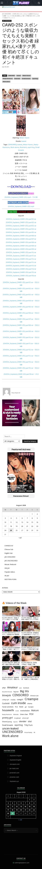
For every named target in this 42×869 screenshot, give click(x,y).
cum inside (18, 703)
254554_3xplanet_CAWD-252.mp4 (21, 206)
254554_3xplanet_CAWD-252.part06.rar (21, 236)
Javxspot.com (15, 764)
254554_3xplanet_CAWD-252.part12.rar (21, 259)
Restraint (17, 78)
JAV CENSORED (6, 14)
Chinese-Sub (9, 549)
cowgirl (20, 699)
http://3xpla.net (15, 393)
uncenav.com (14, 777)
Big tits (24, 691)
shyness (15, 722)
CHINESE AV (9, 546)
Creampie (31, 699)
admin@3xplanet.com (22, 863)
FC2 (16, 707)
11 (11, 522)
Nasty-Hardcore (7, 78)
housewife (8, 710)
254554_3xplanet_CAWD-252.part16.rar (21, 276)
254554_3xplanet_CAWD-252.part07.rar (21, 239)
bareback (26, 688)
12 (16, 522)
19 (16, 526)
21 (27, 526)
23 (37, 526)
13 (22, 522)
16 (37, 522)
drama (29, 703)
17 (5, 526)
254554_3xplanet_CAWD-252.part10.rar (21, 252)
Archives (5, 588)
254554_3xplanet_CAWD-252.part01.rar (21, 219)
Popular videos (10, 572)
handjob (30, 707)
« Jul (20, 538)
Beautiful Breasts (7, 692)
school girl (25, 718)
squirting (35, 78)
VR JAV (7, 576)
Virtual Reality (28, 732)
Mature (35, 710)
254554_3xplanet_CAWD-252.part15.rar (21, 272)
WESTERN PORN (10, 579)
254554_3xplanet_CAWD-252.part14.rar (21, 269)
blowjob (6, 695)
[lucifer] (6, 391)
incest (17, 710)
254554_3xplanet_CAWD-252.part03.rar (21, 226)
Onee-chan (24, 714)
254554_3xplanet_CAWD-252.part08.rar (21, 242)
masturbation (25, 711)
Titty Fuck (28, 725)
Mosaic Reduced (10, 564)
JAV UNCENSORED (11, 561)
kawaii (19, 75)
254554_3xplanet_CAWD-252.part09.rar (21, 246)
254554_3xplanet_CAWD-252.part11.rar (21, 256)
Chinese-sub (34, 696)
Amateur (12, 687)
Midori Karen (26, 75)
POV (31, 714)
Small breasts (26, 78)
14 (27, 522)
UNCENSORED (12, 732)
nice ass (16, 714)
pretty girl (7, 718)
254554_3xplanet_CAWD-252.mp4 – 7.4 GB (21, 197)
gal (26, 707)
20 (22, 526)
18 (11, 526)
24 (5, 530)
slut (30, 721)
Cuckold (5, 703)
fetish (21, 707)
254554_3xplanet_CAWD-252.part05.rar (21, 232)
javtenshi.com (14, 773)
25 (11, 530)
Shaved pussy (7, 721)
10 (5, 522)
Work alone (6, 81)
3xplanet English (15, 760)
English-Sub (8, 553)
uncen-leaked (10, 728)
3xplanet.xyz (14, 781)
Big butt (16, 692)
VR (34, 732)
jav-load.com (14, 768)
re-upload (17, 718)
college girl (5, 699)
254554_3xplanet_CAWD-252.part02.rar (21, 222)
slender (22, 721)
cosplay (13, 700)
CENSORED (11, 75)
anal (20, 688)
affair (4, 688)
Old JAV (7, 568)
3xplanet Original (16, 755)
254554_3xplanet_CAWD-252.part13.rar (21, 262)
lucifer (14, 390)
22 (32, 526)
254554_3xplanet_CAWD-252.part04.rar (21, 229)
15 (32, 522)
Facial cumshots (7, 707)
